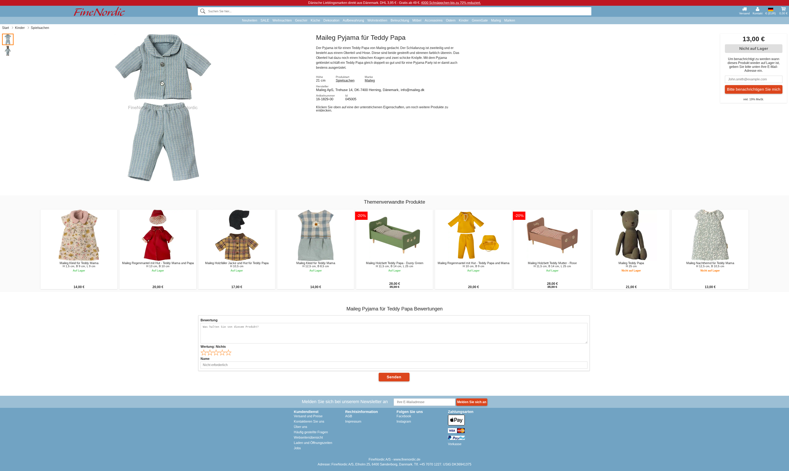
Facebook (404, 416)
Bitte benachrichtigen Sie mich (753, 89)
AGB (348, 416)
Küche (315, 20)
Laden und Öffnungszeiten (313, 443)
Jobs (297, 448)
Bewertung (209, 320)
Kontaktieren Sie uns (309, 421)
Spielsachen (345, 80)
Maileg (496, 20)
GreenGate (480, 20)
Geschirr (301, 20)
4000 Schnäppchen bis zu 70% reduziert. (451, 3)
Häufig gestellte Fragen (311, 432)
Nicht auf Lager (753, 48)
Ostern (451, 20)
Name (205, 358)
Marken (509, 20)
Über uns (300, 427)
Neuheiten (249, 20)
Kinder (463, 20)
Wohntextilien (377, 20)
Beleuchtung (400, 20)
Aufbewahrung (353, 20)
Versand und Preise (308, 416)
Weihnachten (282, 20)
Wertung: (213, 346)
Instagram (404, 421)
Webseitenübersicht (308, 437)
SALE (265, 20)
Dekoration (331, 20)
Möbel (416, 20)
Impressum (353, 421)
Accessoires (434, 20)
